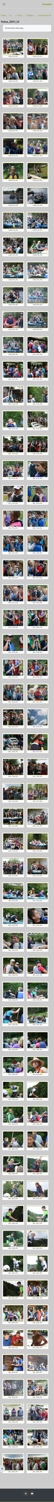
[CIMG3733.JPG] (37, 96)
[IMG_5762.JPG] (13, 717)
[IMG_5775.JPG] (13, 841)
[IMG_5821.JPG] (37, 1263)
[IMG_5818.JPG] (13, 1239)
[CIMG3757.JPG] (13, 320)
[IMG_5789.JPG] (37, 990)
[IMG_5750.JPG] (37, 568)
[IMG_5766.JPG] (13, 742)
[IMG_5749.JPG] (13, 568)
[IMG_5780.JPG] (37, 891)
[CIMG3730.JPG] (13, 72)
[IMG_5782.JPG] (37, 916)
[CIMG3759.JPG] (13, 345)
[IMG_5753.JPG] (13, 618)
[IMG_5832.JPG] (13, 1363)
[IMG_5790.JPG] (13, 1015)
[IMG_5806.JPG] (37, 1139)
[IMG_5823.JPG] (37, 1288)
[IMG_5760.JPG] (13, 692)
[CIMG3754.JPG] (13, 295)
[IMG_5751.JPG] (13, 593)
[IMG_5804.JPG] (37, 1114)
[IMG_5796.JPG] (13, 1065)
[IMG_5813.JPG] (37, 1189)
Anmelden (47, 4)
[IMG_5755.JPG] (13, 643)
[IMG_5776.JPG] (37, 841)
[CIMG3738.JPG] (13, 171)
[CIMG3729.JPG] (37, 47)
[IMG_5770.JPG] (13, 792)
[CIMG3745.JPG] (13, 221)
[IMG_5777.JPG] (13, 866)
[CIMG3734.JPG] (13, 121)
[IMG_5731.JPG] (37, 370)
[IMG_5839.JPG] (37, 1437)
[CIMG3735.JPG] (37, 121)
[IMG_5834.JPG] (13, 1388)
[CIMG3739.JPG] (37, 171)
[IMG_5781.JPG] (13, 916)
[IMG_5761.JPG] (37, 692)
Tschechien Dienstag (45, 15)
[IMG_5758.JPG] (37, 667)
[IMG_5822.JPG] (13, 1288)
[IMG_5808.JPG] (13, 1164)
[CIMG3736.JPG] (13, 146)
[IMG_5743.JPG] (13, 494)
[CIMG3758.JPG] (37, 320)
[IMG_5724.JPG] (37, 345)
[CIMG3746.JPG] (37, 221)
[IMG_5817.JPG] (37, 1214)
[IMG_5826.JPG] (37, 1313)
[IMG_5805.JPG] (13, 1139)
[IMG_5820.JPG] (13, 1263)
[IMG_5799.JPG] (13, 1090)
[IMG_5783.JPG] (13, 941)
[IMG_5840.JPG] (13, 1462)
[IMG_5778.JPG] (37, 866)
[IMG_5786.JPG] (13, 965)
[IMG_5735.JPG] (13, 419)
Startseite (4, 15)
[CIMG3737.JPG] (37, 146)
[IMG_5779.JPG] (13, 891)
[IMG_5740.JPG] (37, 444)
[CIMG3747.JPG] (13, 245)
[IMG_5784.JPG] (37, 941)
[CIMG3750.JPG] (37, 245)
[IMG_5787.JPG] (37, 965)
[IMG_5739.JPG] (13, 444)
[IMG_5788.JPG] (13, 990)
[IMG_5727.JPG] (13, 370)
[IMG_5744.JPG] (37, 494)
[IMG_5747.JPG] (13, 543)
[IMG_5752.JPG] (37, 593)
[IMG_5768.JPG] (13, 767)
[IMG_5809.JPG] (37, 1164)
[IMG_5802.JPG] (37, 1090)
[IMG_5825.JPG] (13, 1313)
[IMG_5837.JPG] (37, 1412)
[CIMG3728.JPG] (13, 47)
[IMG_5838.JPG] (13, 1437)
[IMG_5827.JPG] (13, 1338)
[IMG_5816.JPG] (13, 1214)
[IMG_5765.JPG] (37, 717)
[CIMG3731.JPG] (37, 72)
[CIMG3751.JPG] (13, 270)
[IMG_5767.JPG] (37, 742)
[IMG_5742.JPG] (37, 469)
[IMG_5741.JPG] (13, 469)
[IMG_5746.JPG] (37, 518)
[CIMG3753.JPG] (37, 270)
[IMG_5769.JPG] (37, 767)
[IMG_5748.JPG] (37, 543)
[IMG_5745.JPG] (13, 518)
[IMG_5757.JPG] (13, 667)
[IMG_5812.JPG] (13, 1189)
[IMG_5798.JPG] (37, 1065)
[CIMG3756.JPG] (37, 295)
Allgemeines (31, 15)
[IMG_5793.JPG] (37, 1015)
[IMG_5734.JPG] (37, 394)
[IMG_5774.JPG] (37, 816)
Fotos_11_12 (21, 15)
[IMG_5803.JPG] (13, 1114)
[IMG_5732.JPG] (13, 394)
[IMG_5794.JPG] (13, 1040)
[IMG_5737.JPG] (37, 419)
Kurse (12, 15)
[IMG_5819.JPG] (37, 1239)
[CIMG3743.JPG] (13, 196)
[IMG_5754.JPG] (37, 618)
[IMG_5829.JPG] (37, 1338)
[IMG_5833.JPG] (37, 1363)
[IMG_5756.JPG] (37, 643)
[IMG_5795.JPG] (37, 1040)
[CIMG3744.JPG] (37, 196)
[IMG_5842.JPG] (37, 1462)
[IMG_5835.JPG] (37, 1388)
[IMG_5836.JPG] (13, 1412)
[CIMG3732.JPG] (13, 96)
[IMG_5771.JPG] (37, 792)
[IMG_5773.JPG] (13, 816)
